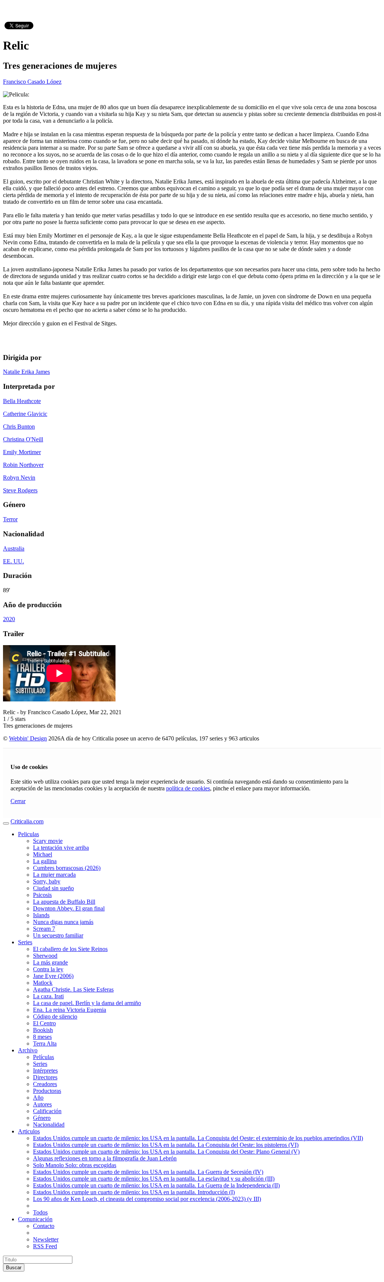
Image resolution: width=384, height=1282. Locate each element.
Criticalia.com (27, 821)
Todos (40, 1212)
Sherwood (45, 955)
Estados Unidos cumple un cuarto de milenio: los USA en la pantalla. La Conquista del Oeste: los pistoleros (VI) (165, 1145)
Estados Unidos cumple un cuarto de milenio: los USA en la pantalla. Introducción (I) (134, 1192)
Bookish (43, 1030)
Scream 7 (44, 928)
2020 (9, 619)
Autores (42, 1104)
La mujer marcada (54, 874)
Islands (41, 915)
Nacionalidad (48, 1124)
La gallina (45, 861)
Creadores (45, 1084)
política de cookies (188, 788)
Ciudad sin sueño (53, 888)
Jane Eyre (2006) (53, 976)
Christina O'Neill (23, 439)
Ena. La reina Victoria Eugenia (69, 1010)
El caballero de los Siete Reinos (70, 949)
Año (38, 1097)
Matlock (42, 983)
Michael (42, 854)
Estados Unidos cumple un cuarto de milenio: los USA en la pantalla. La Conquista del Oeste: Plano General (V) (166, 1151)
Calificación (47, 1111)
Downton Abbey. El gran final (69, 908)
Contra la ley (48, 969)
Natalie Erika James (26, 372)
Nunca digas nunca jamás (63, 922)
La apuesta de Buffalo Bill (64, 901)
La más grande (50, 962)
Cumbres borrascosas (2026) (66, 868)
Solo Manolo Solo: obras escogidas (74, 1165)
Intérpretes (45, 1070)
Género (42, 1118)
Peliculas (28, 834)
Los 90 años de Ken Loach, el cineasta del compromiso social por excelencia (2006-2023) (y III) (147, 1199)
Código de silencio (55, 1016)
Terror (10, 519)
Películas (43, 1057)
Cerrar (18, 801)
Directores (45, 1077)
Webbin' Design (28, 738)
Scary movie (48, 841)
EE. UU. (13, 561)
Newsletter (45, 1239)
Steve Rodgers (20, 490)
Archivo (28, 1050)
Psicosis (42, 895)
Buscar (13, 1267)
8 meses (42, 1037)
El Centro (44, 1023)
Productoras (47, 1091)
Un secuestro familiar (58, 935)
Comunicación (35, 1219)
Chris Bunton (19, 426)
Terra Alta (45, 1043)
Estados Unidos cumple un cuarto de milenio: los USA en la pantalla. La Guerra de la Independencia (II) (156, 1185)
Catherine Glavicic (25, 414)
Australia (13, 548)
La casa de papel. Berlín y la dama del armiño (87, 1003)
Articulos (29, 1131)
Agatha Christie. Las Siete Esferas (73, 989)
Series (25, 942)
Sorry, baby (46, 881)
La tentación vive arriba (61, 847)
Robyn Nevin (19, 477)
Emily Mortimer (22, 452)
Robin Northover (23, 465)
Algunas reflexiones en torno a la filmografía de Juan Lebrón (105, 1158)
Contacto (43, 1226)
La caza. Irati (48, 996)
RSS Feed (45, 1246)
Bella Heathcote (22, 401)
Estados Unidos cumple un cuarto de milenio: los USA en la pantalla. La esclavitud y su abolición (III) (153, 1178)
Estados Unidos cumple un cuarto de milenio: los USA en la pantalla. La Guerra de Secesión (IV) (148, 1172)
